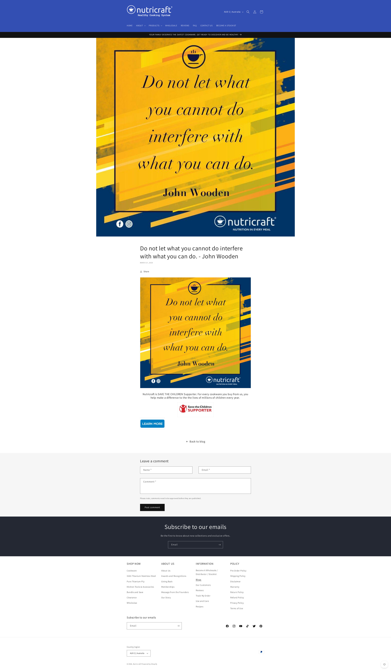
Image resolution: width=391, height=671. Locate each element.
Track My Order (203, 595)
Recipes (199, 606)
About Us (165, 570)
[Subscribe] (219, 544)
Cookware (132, 570)
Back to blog (197, 441)
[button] (140, 25)
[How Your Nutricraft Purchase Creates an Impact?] (195, 409)
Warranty (234, 586)
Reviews (200, 590)
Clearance (132, 597)
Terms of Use (236, 608)
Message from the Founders (175, 592)
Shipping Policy (237, 576)
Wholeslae (132, 602)
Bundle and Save (135, 592)
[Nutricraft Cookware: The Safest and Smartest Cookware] (152, 429)
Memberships (168, 586)
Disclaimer (235, 581)
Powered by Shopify (149, 664)
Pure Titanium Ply (135, 581)
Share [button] (146, 271)
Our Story (166, 597)
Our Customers (203, 585)
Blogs (198, 579)
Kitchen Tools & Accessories (140, 586)
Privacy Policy (237, 602)
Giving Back (167, 581)
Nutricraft (137, 664)
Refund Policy (237, 597)
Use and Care (202, 601)
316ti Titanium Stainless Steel (141, 576)
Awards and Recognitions (173, 576)
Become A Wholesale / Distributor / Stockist (207, 572)
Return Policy (237, 592)
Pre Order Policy (238, 570)
